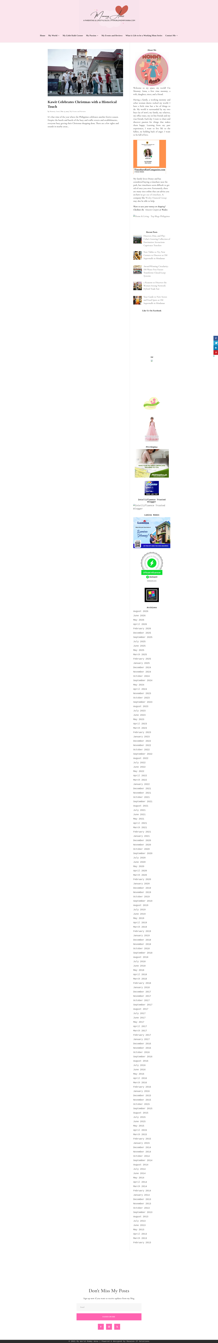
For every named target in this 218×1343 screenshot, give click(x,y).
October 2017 (141, 1000)
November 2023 (142, 693)
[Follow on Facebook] (101, 1327)
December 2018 (142, 940)
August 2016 (140, 1061)
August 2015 (140, 1113)
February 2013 (142, 1242)
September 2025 (142, 637)
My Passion (91, 36)
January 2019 (141, 935)
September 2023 (142, 702)
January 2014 (141, 1195)
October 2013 (141, 1208)
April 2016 (140, 1078)
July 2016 (139, 1065)
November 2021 (142, 793)
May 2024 (138, 685)
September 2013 (142, 1212)
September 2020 (142, 853)
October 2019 (141, 896)
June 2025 (139, 646)
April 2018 (140, 974)
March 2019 (140, 927)
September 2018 (142, 953)
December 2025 (142, 633)
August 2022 (140, 758)
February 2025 (142, 659)
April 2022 (140, 775)
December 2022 (142, 741)
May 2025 (138, 650)
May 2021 (138, 819)
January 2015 (141, 1143)
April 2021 (140, 823)
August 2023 (140, 706)
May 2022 (138, 771)
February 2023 (142, 732)
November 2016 (142, 1048)
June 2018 (139, 966)
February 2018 (142, 983)
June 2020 (139, 862)
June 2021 (139, 814)
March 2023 (140, 728)
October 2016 (141, 1052)
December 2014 (142, 1147)
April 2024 (140, 689)
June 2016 (139, 1069)
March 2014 (140, 1186)
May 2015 (138, 1126)
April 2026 (140, 624)
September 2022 (142, 754)
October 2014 (141, 1156)
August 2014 (140, 1164)
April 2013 (140, 1234)
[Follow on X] (117, 1327)
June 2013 (139, 1225)
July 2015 (139, 1117)
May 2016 (138, 1074)
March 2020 (140, 875)
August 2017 (140, 1009)
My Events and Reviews (112, 36)
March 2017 (140, 1030)
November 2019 (142, 892)
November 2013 (142, 1203)
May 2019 (138, 918)
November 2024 (142, 672)
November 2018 (142, 944)
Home (42, 36)
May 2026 (138, 620)
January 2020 (141, 883)
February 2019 (142, 931)
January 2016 (141, 1091)
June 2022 (139, 767)
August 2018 (140, 957)
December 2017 (142, 991)
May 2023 (138, 719)
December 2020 (142, 840)
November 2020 (142, 844)
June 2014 (139, 1173)
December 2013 (142, 1199)
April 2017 (140, 1026)
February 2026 (142, 628)
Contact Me (170, 36)
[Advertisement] (151, 376)
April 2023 (140, 723)
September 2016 (142, 1056)
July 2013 (139, 1221)
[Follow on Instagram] (109, 1327)
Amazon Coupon (152, 209)
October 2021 (141, 797)
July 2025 (139, 641)
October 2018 (141, 948)
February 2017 (142, 1035)
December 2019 (142, 888)
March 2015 (140, 1134)
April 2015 (140, 1130)
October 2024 (141, 676)
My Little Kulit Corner (73, 36)
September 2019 (142, 901)
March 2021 (140, 827)
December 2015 (142, 1095)
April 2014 (140, 1182)
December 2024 (142, 667)
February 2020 (142, 879)
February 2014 (142, 1190)
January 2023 (141, 736)
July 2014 (139, 1169)
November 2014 (142, 1151)
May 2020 (138, 866)
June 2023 (139, 715)
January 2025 (141, 663)
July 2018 (139, 961)
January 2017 (141, 1039)
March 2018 (140, 979)
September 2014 (142, 1160)
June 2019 (139, 914)
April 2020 (140, 870)
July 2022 (139, 762)
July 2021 (139, 810)
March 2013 (140, 1238)
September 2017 (142, 1004)
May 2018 (138, 970)
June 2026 (139, 615)
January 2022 (141, 784)
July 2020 (139, 857)
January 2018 (141, 987)
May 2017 (138, 1022)
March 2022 (140, 780)
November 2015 (142, 1100)
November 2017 (142, 996)
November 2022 (142, 745)
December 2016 (142, 1043)
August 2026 (140, 611)
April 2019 (140, 922)
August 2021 (140, 806)
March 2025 (140, 654)
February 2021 (142, 832)
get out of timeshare (152, 194)
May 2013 (138, 1229)
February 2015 (142, 1139)
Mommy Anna (55, 111)
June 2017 (139, 1017)
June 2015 (139, 1121)
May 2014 (138, 1177)
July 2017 (139, 1013)
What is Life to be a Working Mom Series (144, 36)
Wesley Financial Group (156, 198)
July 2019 (139, 909)
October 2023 (141, 697)
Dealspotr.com (151, 581)
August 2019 (140, 905)
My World (52, 36)
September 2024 (142, 680)
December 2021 (142, 788)
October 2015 (141, 1104)
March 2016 (140, 1082)
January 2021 (141, 836)
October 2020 (141, 849)
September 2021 (142, 801)
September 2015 (142, 1108)
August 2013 (140, 1216)
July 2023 (139, 710)
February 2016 (142, 1087)
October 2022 (141, 749)
